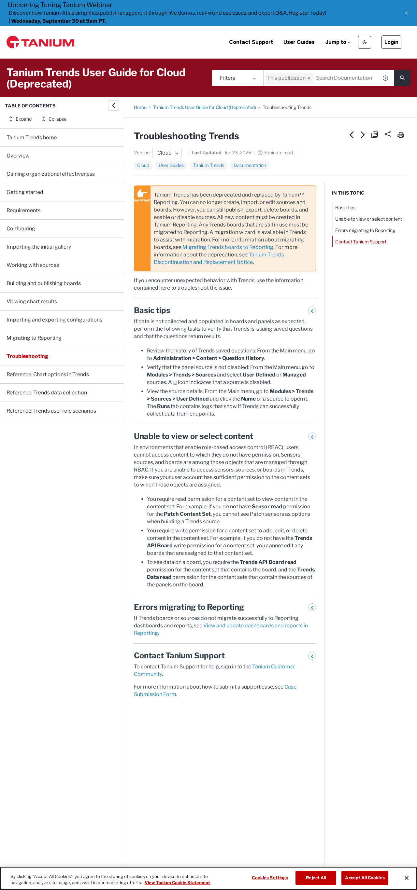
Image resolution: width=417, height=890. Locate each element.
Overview (18, 156)
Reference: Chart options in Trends (48, 374)
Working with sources (33, 265)
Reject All (316, 877)
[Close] (406, 878)
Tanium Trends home (32, 137)
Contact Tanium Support (360, 241)
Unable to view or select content (368, 219)
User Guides (299, 42)
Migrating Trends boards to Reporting (227, 247)
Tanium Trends (208, 165)
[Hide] (113, 105)
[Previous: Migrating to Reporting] (351, 135)
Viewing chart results (32, 301)
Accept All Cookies (364, 877)
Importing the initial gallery (39, 247)
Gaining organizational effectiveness (51, 174)
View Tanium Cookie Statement (177, 882)
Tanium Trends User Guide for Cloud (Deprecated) (204, 107)
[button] (406, 13)
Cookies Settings (270, 877)
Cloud (143, 165)
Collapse (57, 119)
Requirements (23, 210)
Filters (227, 78)
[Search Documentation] (402, 78)
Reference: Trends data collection (47, 393)
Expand (24, 119)
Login (391, 42)
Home (140, 107)
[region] (208, 878)
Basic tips (345, 207)
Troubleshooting (27, 356)
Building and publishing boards (44, 283)
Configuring (21, 229)
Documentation (250, 165)
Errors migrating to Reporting (365, 230)
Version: (142, 152)
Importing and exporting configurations (54, 320)
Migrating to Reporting (34, 338)
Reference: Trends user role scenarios (51, 411)
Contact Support (251, 42)
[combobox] (321, 78)
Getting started (25, 192)
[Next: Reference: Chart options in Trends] (363, 135)
